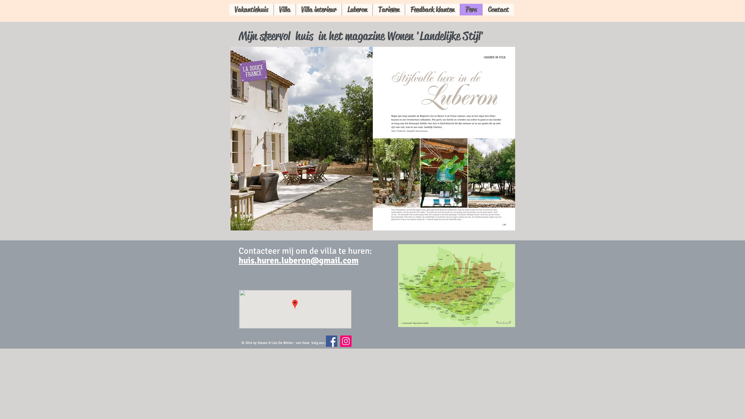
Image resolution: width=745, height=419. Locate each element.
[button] (372, 138)
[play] (506, 222)
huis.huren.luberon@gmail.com (299, 260)
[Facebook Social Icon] (331, 341)
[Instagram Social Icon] (346, 341)
